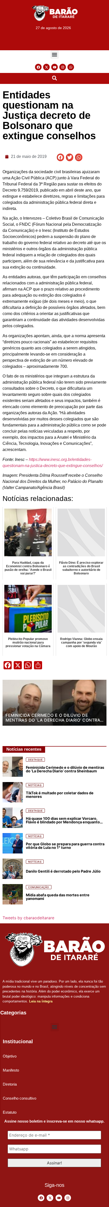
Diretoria (10, 1084)
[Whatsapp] (70, 67)
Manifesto (11, 1070)
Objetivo (9, 1056)
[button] (54, 54)
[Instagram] (62, 67)
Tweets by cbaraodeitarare (28, 917)
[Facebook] (38, 67)
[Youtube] (54, 67)
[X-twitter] (46, 67)
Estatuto (9, 1112)
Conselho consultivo (19, 1098)
